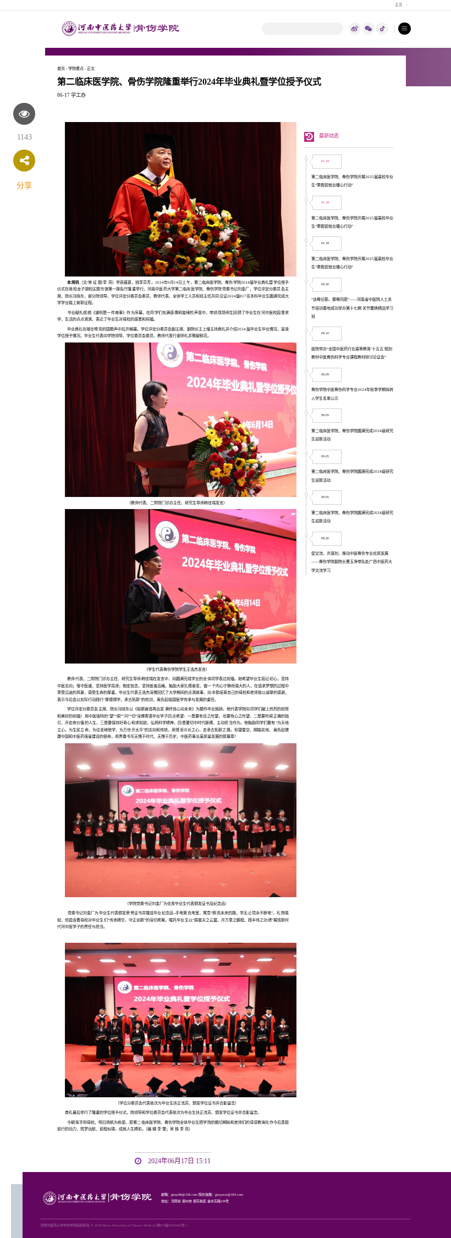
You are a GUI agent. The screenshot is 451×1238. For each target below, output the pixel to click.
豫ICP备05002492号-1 (172, 1225)
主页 (399, 5)
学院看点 (76, 69)
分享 (24, 185)
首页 (61, 69)
